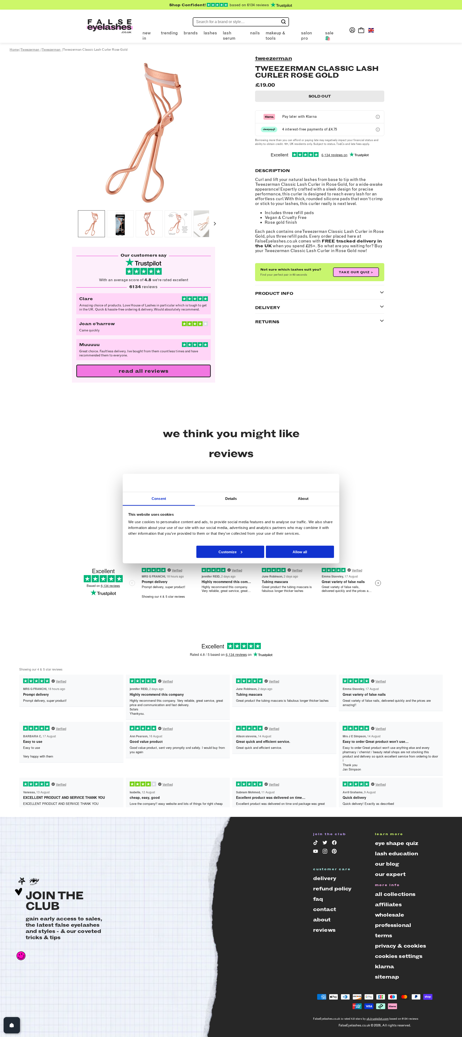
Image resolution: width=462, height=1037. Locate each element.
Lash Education (396, 853)
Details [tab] (231, 498)
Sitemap (387, 977)
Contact (324, 909)
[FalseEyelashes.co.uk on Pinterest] (335, 852)
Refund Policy (332, 888)
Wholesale (389, 915)
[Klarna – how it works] (377, 116)
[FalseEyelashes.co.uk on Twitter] (325, 843)
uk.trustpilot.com (377, 1018)
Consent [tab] (159, 498)
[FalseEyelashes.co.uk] (110, 30)
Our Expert (390, 874)
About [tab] (303, 498)
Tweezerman (273, 58)
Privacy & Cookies (400, 946)
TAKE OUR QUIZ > (356, 272)
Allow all (300, 552)
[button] (91, 223)
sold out (319, 96)
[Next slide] (215, 224)
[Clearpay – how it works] (377, 129)
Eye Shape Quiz (396, 843)
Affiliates (388, 904)
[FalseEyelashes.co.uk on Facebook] (335, 843)
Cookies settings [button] (399, 956)
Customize (227, 552)
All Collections (395, 894)
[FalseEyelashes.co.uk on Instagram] (325, 852)
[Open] (12, 1025)
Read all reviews (143, 371)
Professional (393, 925)
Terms (383, 935)
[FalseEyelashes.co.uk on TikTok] (316, 843)
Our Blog (387, 864)
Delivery (324, 878)
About (322, 919)
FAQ (318, 899)
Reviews (324, 930)
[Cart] (361, 30)
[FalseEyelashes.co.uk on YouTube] (316, 852)
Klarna (384, 966)
